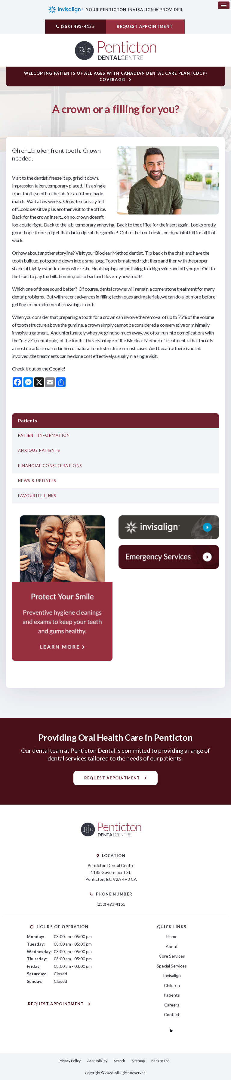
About (172, 946)
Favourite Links (37, 495)
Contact (172, 1014)
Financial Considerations (50, 465)
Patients (172, 995)
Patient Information (44, 435)
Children (172, 985)
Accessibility (97, 1060)
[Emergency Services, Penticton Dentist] (169, 557)
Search (119, 1060)
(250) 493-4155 (78, 26)
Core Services (172, 955)
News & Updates (37, 480)
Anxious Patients (39, 450)
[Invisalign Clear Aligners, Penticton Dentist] (169, 527)
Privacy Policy (70, 1060)
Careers (171, 1004)
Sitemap (138, 1060)
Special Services (172, 965)
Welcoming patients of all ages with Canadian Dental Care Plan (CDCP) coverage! (115, 76)
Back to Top (160, 1060)
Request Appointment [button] (145, 26)
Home (171, 936)
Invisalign (172, 975)
